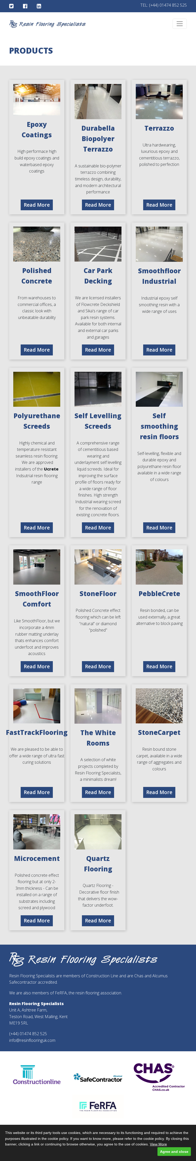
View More (158, 1144)
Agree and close (174, 1152)
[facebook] (25, 6)
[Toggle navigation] (180, 24)
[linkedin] (39, 6)
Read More (37, 204)
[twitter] (11, 6)
